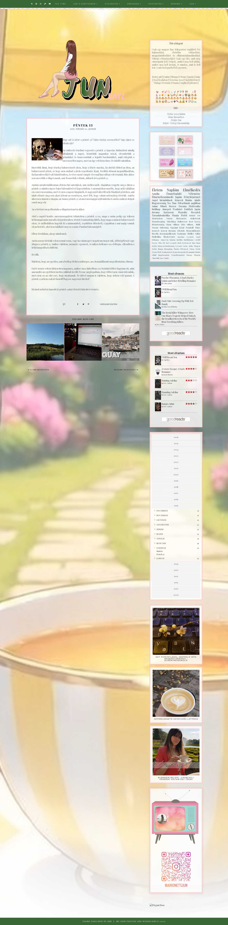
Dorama (175, 4)
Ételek (184, 215)
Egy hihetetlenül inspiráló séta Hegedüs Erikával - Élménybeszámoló (176, 658)
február (161, 548)
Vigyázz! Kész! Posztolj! (182, 227)
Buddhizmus (188, 240)
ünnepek (166, 209)
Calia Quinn (167, 283)
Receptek (195, 212)
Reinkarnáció (167, 252)
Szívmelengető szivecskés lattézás (176, 719)
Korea (197, 221)
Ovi (198, 215)
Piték (159, 252)
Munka (188, 200)
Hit (164, 243)
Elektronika (194, 206)
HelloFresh (195, 218)
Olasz (168, 224)
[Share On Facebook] (77, 304)
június (160, 529)
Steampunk (190, 252)
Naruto (176, 249)
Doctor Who (157, 243)
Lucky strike (188, 246)
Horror (172, 206)
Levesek (179, 246)
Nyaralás (182, 212)
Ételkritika (156, 236)
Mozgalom (168, 249)
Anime (155, 206)
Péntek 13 (160, 554)
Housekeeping (158, 221)
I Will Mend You (169, 289)
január (160, 558)
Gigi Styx (166, 292)
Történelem (157, 218)
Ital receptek (171, 243)
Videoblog (171, 221)
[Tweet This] (83, 304)
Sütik (198, 224)
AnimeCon (164, 240)
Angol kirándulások (162, 200)
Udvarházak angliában (189, 203)
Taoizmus (181, 233)
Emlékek (188, 209)
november (162, 515)
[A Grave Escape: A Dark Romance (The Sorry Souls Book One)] (158, 372)
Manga (160, 249)
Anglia (155, 193)
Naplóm (173, 190)
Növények (184, 249)
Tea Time (172, 203)
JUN (192, 4)
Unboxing (164, 227)
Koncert (155, 230)
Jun (109, 921)
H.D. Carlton (167, 383)
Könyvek (179, 200)
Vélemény (194, 193)
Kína (193, 243)
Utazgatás (111, 4)
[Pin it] (88, 304)
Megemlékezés (193, 230)
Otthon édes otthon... (183, 224)
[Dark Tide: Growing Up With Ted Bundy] (158, 304)
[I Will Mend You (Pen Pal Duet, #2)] (158, 293)
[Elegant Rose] (176, 905)
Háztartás (155, 4)
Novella (155, 233)
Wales (197, 227)
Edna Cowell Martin (170, 307)
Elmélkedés (191, 190)
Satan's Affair (168, 403)
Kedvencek (186, 243)
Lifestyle (181, 230)
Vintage (189, 255)
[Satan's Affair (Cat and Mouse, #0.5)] (158, 406)
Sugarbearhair (163, 255)
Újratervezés (169, 236)
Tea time (60, 4)
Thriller (190, 233)
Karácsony (169, 212)
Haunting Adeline (170, 392)
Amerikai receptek (185, 237)
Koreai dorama (168, 230)
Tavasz (155, 227)
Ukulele (159, 551)
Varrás (169, 218)
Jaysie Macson (168, 375)
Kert (191, 221)
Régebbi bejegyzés (125, 370)
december (162, 510)
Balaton (172, 240)
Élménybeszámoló (162, 197)
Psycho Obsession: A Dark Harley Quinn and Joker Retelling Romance (179, 279)
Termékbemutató (178, 255)
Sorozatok (181, 252)
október (161, 520)
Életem (113, 304)
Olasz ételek (195, 249)
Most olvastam (176, 353)
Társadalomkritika (161, 215)
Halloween (182, 221)
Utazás (175, 215)
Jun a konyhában (84, 4)
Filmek (163, 206)
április (160, 538)
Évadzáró (177, 209)
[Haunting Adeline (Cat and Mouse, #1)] (158, 395)
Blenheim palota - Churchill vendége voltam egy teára (176, 778)
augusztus (162, 524)
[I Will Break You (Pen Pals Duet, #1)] (158, 360)
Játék (179, 243)
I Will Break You (169, 357)
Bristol (192, 215)
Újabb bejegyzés (39, 370)
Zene (161, 258)
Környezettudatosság (166, 246)
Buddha (180, 240)
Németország (158, 224)
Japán (178, 197)
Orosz (154, 252)
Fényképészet (192, 197)
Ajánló (197, 200)
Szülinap (156, 209)
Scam (175, 252)
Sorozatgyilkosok (168, 233)
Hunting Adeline (169, 380)
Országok (133, 4)
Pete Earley (160, 324)
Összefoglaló (173, 193)
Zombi (166, 258)
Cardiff (197, 240)
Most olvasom (176, 273)
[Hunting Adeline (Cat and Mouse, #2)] (158, 383)
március (161, 543)
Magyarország (159, 203)
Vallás (197, 233)
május (159, 534)
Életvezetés (181, 218)
